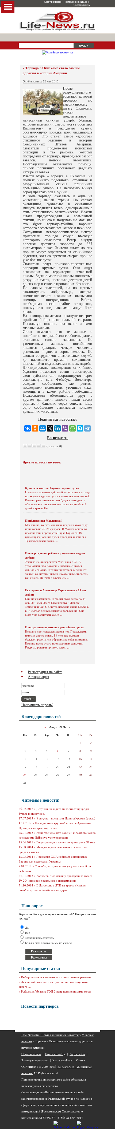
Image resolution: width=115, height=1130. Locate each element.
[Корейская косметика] (57, 52)
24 (24, 774)
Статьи (80, 1060)
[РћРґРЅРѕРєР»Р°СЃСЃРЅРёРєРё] (35, 428)
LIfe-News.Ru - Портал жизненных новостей (50, 1035)
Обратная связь (82, 5)
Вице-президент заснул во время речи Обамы (65, 842)
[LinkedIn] (57, 428)
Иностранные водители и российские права (54, 627)
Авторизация (38, 676)
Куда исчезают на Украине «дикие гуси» (52, 488)
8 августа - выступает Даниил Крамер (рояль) (65, 818)
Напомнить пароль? (37, 704)
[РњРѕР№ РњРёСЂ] (42, 428)
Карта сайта (77, 1054)
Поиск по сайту (55, 1054)
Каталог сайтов (62, 1060)
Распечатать (57, 437)
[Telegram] (87, 428)
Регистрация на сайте (45, 671)
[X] (50, 428)
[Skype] (80, 428)
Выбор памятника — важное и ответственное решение (56, 977)
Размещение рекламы (76, 1)
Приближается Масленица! (43, 520)
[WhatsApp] (72, 428)
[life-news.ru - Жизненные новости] (57, 30)
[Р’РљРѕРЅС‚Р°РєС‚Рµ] (27, 428)
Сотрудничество (53, 1)
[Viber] (65, 428)
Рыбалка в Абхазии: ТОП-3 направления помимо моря (56, 991)
